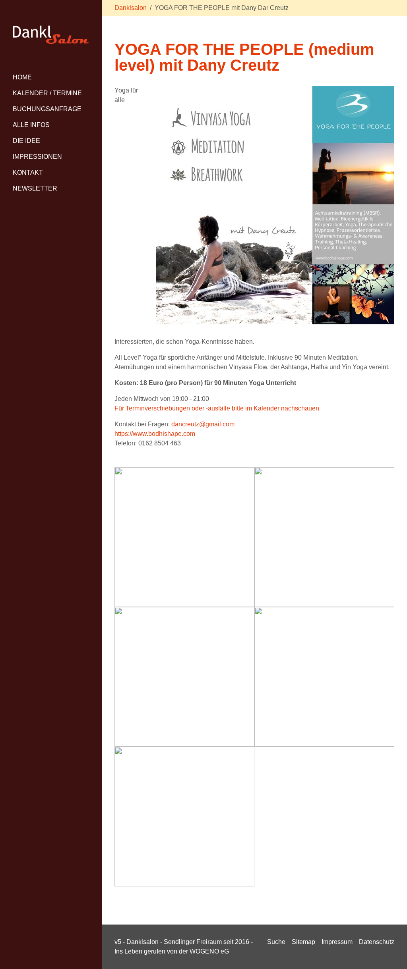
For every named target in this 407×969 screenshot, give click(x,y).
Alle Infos (31, 124)
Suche (276, 941)
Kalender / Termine (47, 93)
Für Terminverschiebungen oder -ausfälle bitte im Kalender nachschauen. (217, 408)
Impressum (337, 941)
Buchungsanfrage (47, 109)
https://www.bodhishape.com (154, 433)
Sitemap (303, 941)
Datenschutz (376, 941)
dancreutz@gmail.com (203, 424)
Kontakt (28, 172)
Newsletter (35, 188)
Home (22, 77)
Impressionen (37, 156)
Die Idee (26, 140)
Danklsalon (130, 7)
